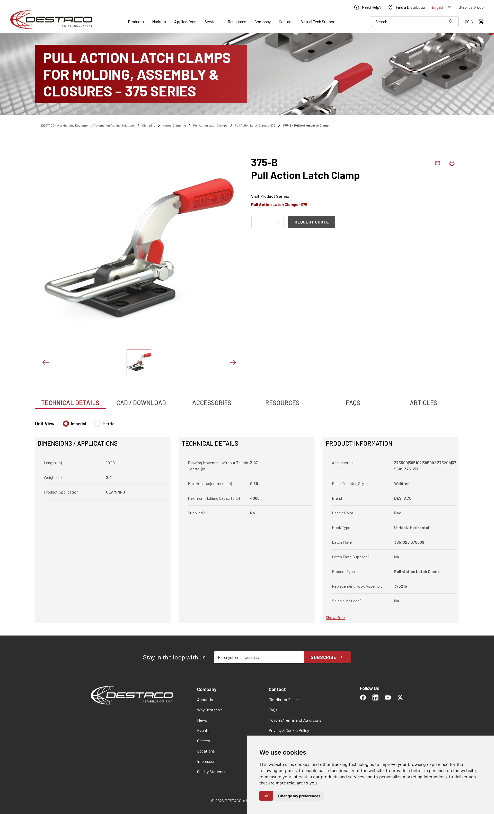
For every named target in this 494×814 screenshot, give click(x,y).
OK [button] (266, 796)
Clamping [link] (148, 125)
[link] (367, 7)
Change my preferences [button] (299, 796)
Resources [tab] (282, 402)
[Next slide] (232, 362)
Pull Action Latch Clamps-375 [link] (255, 125)
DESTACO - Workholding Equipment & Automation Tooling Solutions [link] (88, 125)
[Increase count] (278, 222)
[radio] (66, 424)
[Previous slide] (45, 362)
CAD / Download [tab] (141, 402)
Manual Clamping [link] (174, 125)
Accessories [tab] (211, 402)
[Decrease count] (257, 222)
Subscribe (323, 657)
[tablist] (247, 400)
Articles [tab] (423, 402)
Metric (108, 423)
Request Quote (312, 221)
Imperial (78, 423)
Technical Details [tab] (70, 402)
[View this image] (139, 362)
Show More (335, 617)
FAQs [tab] (353, 402)
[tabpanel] (247, 518)
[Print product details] (452, 163)
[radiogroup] (88, 426)
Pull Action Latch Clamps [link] (210, 125)
